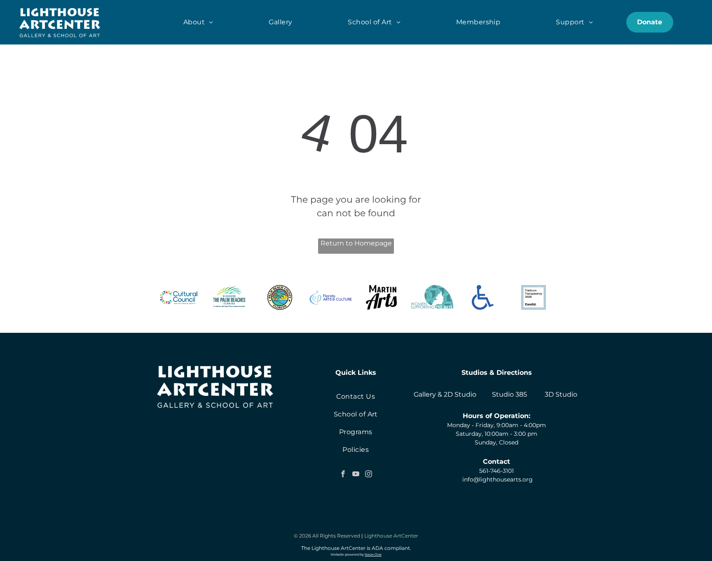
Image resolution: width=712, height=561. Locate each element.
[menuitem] (198, 22)
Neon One (373, 554)
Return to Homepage (356, 243)
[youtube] (355, 474)
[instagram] (368, 474)
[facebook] (342, 474)
